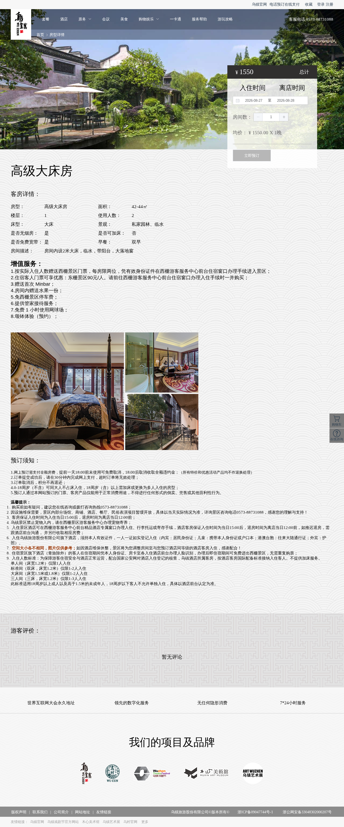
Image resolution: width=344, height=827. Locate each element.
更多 (144, 822)
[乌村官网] (112, 773)
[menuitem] (85, 19)
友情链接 (103, 812)
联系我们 (40, 812)
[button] (258, 117)
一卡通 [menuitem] (175, 19)
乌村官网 (130, 822)
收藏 (309, 4)
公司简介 (61, 812)
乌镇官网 (259, 4)
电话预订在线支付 (285, 4)
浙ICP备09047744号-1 (255, 812)
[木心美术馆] (206, 774)
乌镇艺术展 (111, 822)
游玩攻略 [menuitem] (225, 19)
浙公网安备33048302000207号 (307, 812)
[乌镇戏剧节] (152, 774)
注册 (329, 4)
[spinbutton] (270, 117)
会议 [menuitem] (106, 19)
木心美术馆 (90, 822)
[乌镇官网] (86, 774)
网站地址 (82, 812)
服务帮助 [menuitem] (199, 19)
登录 (321, 4)
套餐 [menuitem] (45, 19)
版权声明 (18, 812)
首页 (40, 35)
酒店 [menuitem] (64, 19)
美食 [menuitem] (124, 19)
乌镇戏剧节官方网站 (63, 822)
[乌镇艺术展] (253, 774)
